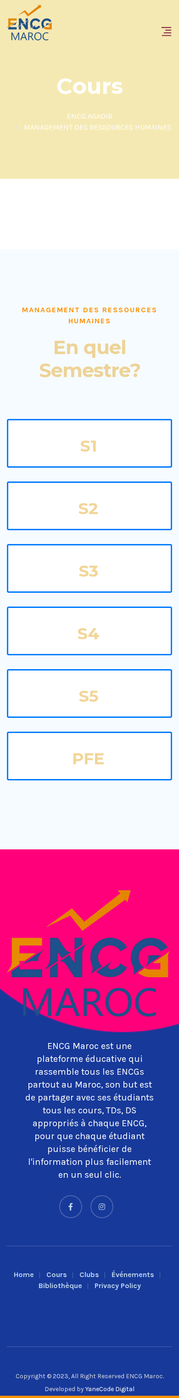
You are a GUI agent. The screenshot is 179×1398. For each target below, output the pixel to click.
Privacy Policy (118, 1285)
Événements (133, 1274)
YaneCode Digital (109, 1389)
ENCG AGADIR (89, 116)
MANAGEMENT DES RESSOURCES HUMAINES (97, 127)
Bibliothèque (60, 1285)
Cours (56, 1274)
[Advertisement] (89, 214)
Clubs (89, 1274)
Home (24, 1274)
